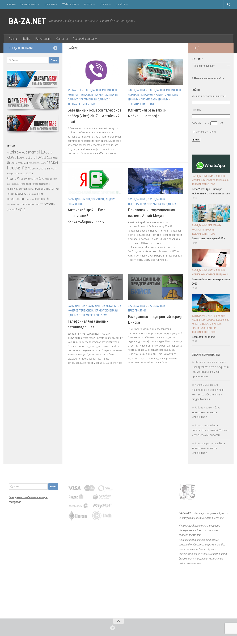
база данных (51, 178)
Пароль (196, 110)
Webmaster (69, 4)
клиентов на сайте (208, 78)
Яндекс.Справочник (20, 178)
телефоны (47, 204)
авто (35, 179)
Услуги (88, 4)
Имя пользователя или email (209, 96)
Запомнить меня (206, 132)
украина (11, 209)
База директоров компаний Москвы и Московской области (210, 430)
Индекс (12, 163)
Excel (45, 152)
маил (32, 189)
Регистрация (43, 38)
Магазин (49, 4)
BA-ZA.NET (27, 21)
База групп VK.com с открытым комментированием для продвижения (210, 371)
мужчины (40, 188)
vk (52, 152)
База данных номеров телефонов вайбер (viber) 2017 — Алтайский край (94, 116)
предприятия (16, 199)
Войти (26, 38)
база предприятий (42, 184)
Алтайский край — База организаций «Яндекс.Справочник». (86, 216)
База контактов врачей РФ (208, 238)
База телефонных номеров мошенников (206, 412)
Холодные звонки (14, 173)
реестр (39, 198)
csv (28, 152)
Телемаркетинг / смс (81, 104)
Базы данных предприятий (86, 199)
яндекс (21, 209)
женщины (12, 188)
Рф (24, 167)
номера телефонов (16, 193)
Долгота (52, 158)
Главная (11, 4)
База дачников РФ (203, 337)
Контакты (62, 38)
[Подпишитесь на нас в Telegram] (55, 48)
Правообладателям (85, 38)
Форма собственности (42, 168)
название (52, 189)
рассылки (30, 199)
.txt (8, 153)
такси (19, 204)
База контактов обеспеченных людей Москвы (208, 394)
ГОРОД (41, 158)
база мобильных (13, 184)
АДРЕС (11, 158)
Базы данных (28, 4)
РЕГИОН (52, 163)
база (41, 178)
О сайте (120, 4)
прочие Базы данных (94, 99)
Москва (23, 162)
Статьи (104, 4)
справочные (11, 204)
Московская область (37, 163)
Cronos (21, 152)
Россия (14, 168)
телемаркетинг (31, 204)
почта (40, 194)
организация (32, 194)
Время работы (26, 158)
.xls (13, 152)
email (35, 152)
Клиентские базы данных (206, 323)
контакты (24, 188)
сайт (46, 199)
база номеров (27, 183)
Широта (27, 173)
